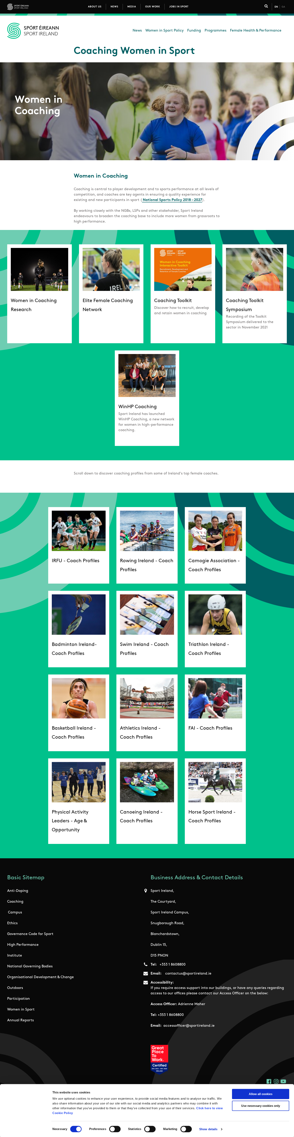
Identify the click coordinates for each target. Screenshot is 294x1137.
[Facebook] (269, 1081)
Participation (18, 999)
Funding (194, 31)
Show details (208, 1129)
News (114, 7)
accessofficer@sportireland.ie (189, 1026)
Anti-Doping (17, 891)
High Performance (23, 945)
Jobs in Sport (179, 7)
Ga (283, 7)
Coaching (15, 902)
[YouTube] (283, 1081)
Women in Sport (21, 1010)
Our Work (152, 7)
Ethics (12, 923)
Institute (14, 956)
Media (131, 7)
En (276, 7)
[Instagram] (276, 1081)
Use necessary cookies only (260, 1105)
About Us (94, 7)
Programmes (215, 31)
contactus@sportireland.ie (188, 974)
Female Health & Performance (255, 31)
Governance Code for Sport (30, 934)
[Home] (35, 7)
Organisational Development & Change (40, 977)
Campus (15, 912)
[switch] (115, 1129)
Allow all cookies (260, 1094)
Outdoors (15, 988)
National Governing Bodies (30, 966)
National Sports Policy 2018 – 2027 (172, 200)
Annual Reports (20, 1020)
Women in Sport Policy (164, 31)
